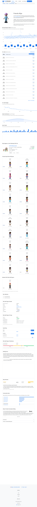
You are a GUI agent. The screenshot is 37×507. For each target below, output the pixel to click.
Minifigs (4, 3)
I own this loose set (7, 296)
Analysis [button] (19, 1)
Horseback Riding (11, 3)
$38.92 (33, 147)
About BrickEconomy (18, 501)
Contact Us (18, 503)
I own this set (28, 151)
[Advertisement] (19, 8)
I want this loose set (7, 297)
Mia (6, 401)
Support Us (19, 504)
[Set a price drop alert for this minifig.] (33, 337)
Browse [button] (13, 1)
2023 (11, 148)
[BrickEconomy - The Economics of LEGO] (6, 1)
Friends (7, 3)
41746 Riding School (17, 16)
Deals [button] (16, 1)
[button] (24, 115)
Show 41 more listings (31, 100)
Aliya (6, 398)
